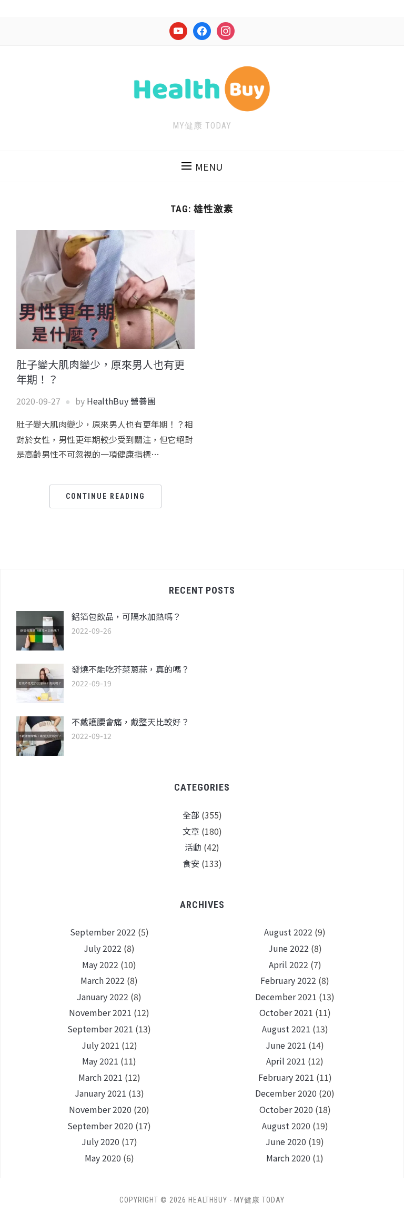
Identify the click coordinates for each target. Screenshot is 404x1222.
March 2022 (102, 980)
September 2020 (100, 1125)
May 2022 (100, 964)
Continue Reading (105, 496)
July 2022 (103, 948)
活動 (193, 847)
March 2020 (288, 1157)
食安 (191, 863)
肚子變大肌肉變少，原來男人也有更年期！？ (100, 372)
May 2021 (100, 1061)
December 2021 (286, 996)
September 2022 (103, 931)
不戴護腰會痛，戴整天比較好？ (130, 721)
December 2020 (286, 1093)
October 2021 (286, 1012)
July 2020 (100, 1141)
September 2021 (100, 1028)
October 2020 (286, 1109)
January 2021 (100, 1093)
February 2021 (286, 1077)
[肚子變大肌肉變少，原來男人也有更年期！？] (105, 288)
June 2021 (286, 1045)
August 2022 (288, 931)
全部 (191, 815)
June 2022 (288, 948)
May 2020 (103, 1157)
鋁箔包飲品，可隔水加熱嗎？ (126, 616)
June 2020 (286, 1141)
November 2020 (100, 1109)
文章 (191, 831)
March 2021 (100, 1077)
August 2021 (286, 1028)
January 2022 (102, 996)
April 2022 (288, 964)
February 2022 (288, 980)
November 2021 (100, 1012)
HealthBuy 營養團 (121, 401)
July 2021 (100, 1045)
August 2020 (286, 1125)
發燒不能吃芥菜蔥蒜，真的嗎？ (130, 669)
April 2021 (286, 1061)
